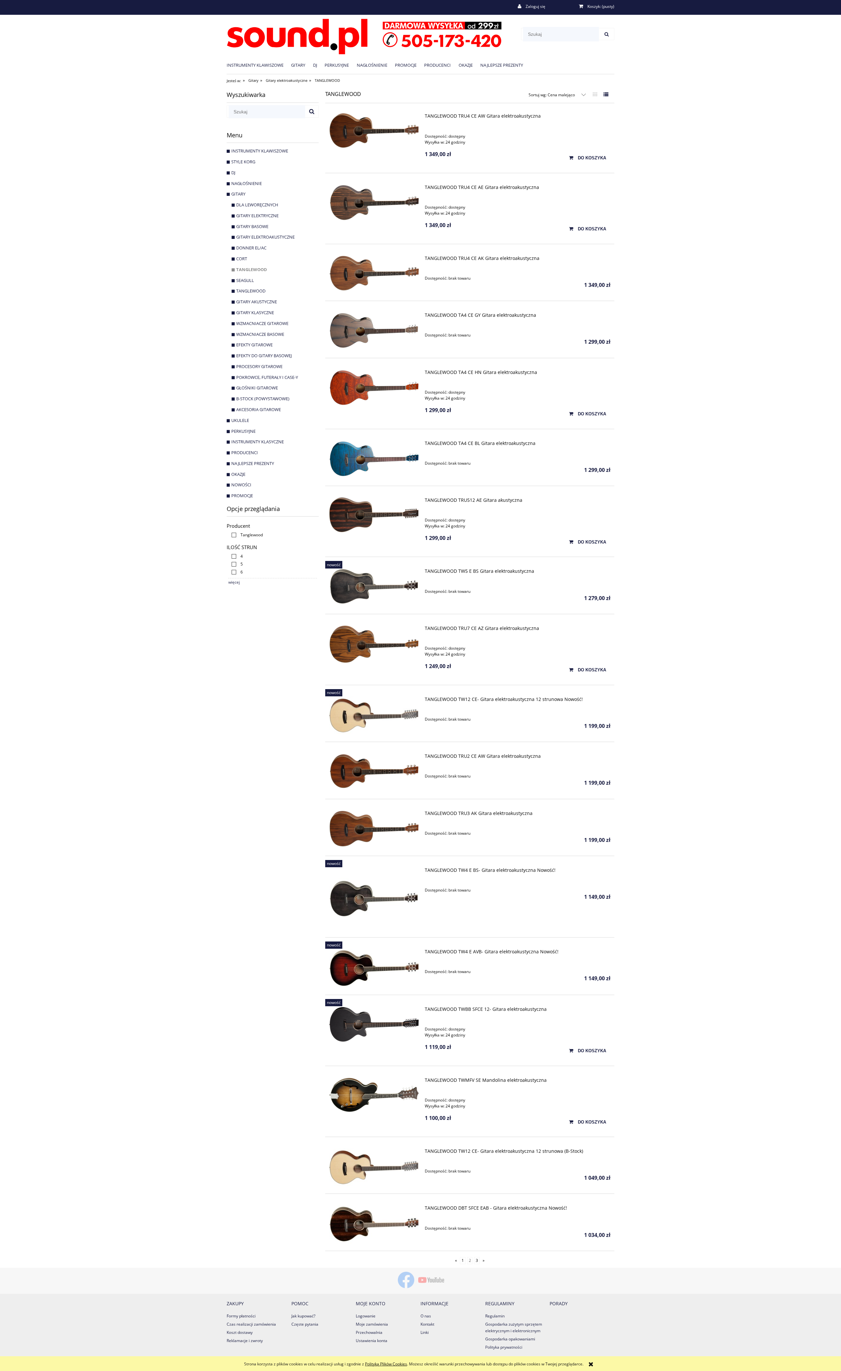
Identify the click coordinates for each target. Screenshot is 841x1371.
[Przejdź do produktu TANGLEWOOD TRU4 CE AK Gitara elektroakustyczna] (374, 273)
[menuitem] (259, 65)
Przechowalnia (369, 1332)
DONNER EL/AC (251, 248)
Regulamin (495, 1316)
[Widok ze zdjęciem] (595, 94)
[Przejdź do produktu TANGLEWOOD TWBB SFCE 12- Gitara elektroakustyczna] (374, 1024)
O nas (425, 1316)
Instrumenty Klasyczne (257, 442)
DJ (233, 172)
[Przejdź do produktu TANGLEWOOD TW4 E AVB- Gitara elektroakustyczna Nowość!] (374, 968)
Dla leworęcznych (257, 205)
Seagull (245, 280)
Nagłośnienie (246, 183)
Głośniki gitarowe (257, 388)
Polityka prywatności (503, 1347)
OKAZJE (238, 474)
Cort (241, 259)
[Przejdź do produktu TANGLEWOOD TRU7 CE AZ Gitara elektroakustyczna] (374, 644)
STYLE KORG (243, 162)
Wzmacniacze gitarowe (262, 323)
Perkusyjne (243, 431)
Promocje (242, 496)
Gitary (238, 194)
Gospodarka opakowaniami (510, 1339)
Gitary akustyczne (256, 302)
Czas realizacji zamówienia (251, 1324)
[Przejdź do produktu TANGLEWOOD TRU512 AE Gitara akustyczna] (374, 514)
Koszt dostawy (240, 1332)
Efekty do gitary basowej (264, 356)
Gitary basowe (252, 226)
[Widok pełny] (605, 94)
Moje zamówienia (372, 1324)
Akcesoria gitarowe (258, 409)
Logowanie (365, 1316)
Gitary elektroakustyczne (265, 237)
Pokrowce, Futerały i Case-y (267, 377)
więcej (234, 582)
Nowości (241, 485)
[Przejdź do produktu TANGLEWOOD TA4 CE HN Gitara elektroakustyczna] (374, 387)
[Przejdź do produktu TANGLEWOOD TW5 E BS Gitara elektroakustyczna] (374, 586)
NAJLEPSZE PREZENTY (252, 463)
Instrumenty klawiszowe (259, 151)
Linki (424, 1332)
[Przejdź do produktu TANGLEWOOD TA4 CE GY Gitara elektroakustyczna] (374, 330)
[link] (245, 535)
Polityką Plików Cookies (386, 1364)
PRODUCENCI (244, 452)
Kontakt (427, 1324)
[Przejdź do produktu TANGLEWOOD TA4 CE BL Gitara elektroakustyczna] (374, 458)
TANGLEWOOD (251, 269)
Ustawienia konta (371, 1340)
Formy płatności (241, 1316)
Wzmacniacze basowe (260, 334)
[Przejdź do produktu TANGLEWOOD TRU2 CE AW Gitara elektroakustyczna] (374, 771)
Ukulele (240, 420)
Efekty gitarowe (254, 345)
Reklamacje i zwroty (245, 1340)
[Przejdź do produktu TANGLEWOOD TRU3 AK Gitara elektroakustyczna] (374, 828)
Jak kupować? (303, 1316)
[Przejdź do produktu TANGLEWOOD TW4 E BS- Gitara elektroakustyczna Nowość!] (374, 898)
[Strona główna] (364, 35)
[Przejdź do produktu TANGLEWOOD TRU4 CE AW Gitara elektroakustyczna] (374, 130)
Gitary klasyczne (255, 312)
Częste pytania (304, 1324)
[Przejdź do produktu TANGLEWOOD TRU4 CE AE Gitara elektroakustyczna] (374, 202)
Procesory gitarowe (259, 366)
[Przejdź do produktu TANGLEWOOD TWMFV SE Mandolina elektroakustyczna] (374, 1095)
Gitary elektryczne (257, 216)
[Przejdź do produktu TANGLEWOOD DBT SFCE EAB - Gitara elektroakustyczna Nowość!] (374, 1224)
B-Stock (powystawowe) (262, 399)
